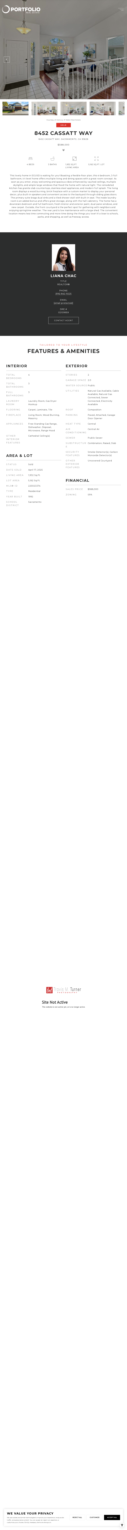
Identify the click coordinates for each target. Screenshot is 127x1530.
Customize (94, 1517)
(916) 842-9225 (63, 294)
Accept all (112, 1517)
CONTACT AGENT (63, 320)
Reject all (77, 1517)
